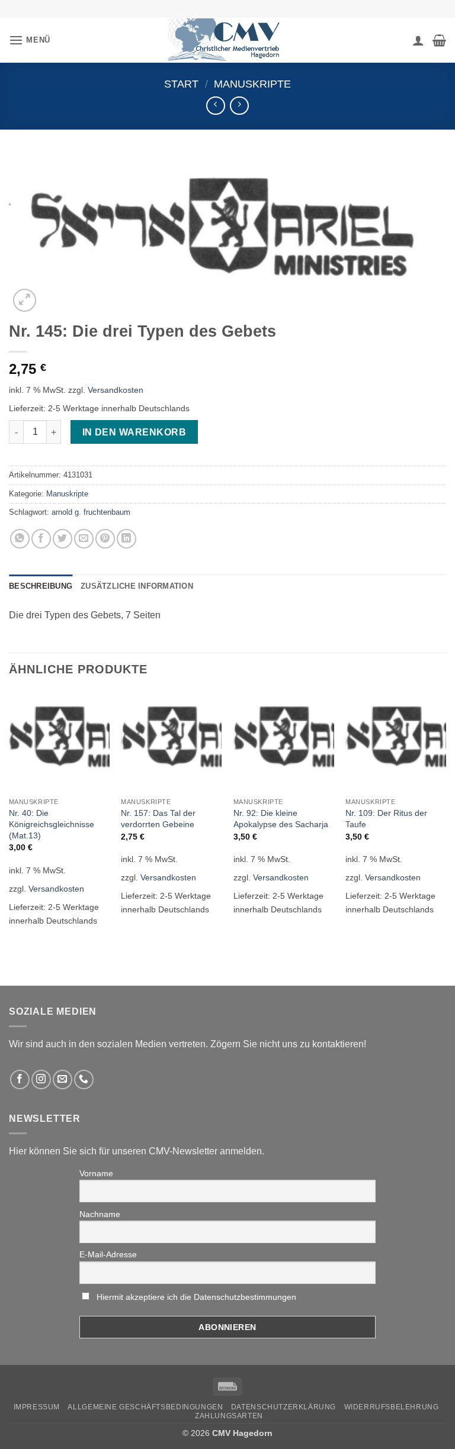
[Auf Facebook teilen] (41, 538)
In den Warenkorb (134, 432)
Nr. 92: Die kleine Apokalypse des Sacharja (280, 818)
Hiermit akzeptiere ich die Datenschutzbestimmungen (196, 1297)
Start (181, 84)
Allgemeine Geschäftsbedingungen (145, 1407)
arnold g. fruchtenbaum (91, 512)
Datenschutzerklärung (283, 1407)
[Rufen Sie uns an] (84, 1079)
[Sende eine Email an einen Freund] (84, 538)
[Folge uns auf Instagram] (41, 1079)
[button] (29, 39)
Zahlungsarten (229, 1416)
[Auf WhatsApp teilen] (20, 538)
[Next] (445, 816)
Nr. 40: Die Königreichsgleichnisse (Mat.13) (51, 824)
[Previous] (9, 816)
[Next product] (215, 105)
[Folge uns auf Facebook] (20, 1079)
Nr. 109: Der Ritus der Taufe (386, 818)
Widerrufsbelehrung (391, 1407)
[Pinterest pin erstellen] (105, 538)
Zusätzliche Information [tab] (137, 586)
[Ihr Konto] (418, 40)
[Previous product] (239, 105)
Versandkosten (115, 390)
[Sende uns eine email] (62, 1079)
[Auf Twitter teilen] (62, 538)
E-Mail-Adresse (108, 1254)
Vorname (96, 1173)
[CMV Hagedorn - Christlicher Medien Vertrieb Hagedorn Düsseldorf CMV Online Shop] (227, 40)
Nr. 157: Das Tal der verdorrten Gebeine (158, 818)
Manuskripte (252, 84)
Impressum (37, 1407)
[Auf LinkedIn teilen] (126, 538)
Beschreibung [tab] (40, 586)
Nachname (99, 1214)
